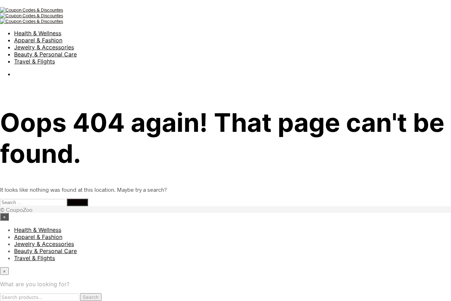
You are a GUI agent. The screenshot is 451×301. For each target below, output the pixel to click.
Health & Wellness (37, 33)
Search (91, 297)
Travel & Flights (34, 61)
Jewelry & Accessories (44, 47)
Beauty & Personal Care (45, 54)
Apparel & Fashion (38, 40)
